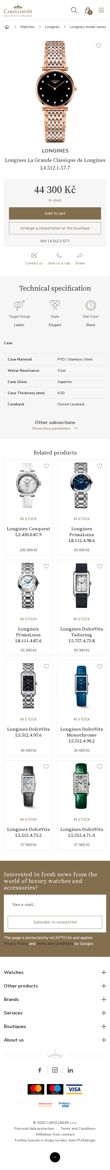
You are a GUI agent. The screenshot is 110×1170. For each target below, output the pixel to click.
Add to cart (55, 213)
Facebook (39, 1070)
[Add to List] (101, 46)
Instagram (55, 1070)
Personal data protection (34, 1128)
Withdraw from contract (55, 1134)
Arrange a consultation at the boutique (55, 228)
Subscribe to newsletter (55, 922)
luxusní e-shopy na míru (47, 1140)
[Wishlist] (46, 466)
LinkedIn (70, 1070)
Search (74, 10)
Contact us (34, 263)
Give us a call (59, 263)
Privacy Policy (16, 943)
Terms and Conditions (54, 943)
